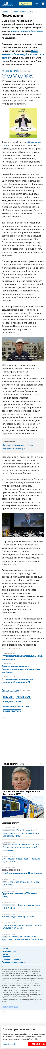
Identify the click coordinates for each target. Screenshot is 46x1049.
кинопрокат (23, 696)
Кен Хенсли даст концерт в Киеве (18, 916)
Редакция (6, 956)
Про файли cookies (10, 1044)
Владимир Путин (12, 701)
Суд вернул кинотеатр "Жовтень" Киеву (19, 895)
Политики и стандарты (11, 959)
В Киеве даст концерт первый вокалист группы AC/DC (21, 860)
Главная (5, 11)
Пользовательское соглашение (14, 962)
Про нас (5, 948)
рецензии (8, 696)
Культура (14, 11)
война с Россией (12, 711)
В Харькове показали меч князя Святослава (20, 883)
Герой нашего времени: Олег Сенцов (22, 873)
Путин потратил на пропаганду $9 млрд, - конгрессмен (23, 657)
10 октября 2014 (26, 11)
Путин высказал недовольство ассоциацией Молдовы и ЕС (17, 680)
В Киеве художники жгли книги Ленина (21, 906)
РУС (37, 3)
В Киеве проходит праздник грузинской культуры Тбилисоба (22, 926)
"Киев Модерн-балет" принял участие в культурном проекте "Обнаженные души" (20, 833)
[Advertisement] (23, 736)
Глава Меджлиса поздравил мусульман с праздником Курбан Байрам (22, 938)
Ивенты (5, 954)
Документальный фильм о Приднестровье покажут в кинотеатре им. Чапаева (21, 669)
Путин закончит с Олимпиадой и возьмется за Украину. (23, 54)
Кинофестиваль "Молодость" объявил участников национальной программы (20, 847)
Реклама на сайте (9, 951)
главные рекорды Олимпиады (27, 31)
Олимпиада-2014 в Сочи (16, 706)
